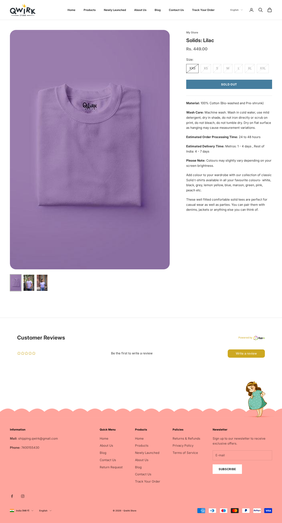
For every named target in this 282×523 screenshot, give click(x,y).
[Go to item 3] (42, 282)
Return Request (111, 467)
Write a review (246, 353)
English (234, 9)
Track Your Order (203, 10)
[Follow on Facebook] (12, 496)
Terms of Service (185, 453)
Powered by (245, 337)
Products (90, 10)
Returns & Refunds (186, 438)
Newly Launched (115, 10)
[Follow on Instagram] (23, 496)
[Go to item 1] (15, 282)
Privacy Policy (183, 445)
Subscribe (227, 469)
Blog (158, 10)
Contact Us (176, 10)
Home (71, 10)
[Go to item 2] (29, 282)
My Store (192, 32)
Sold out (229, 84)
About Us (140, 10)
